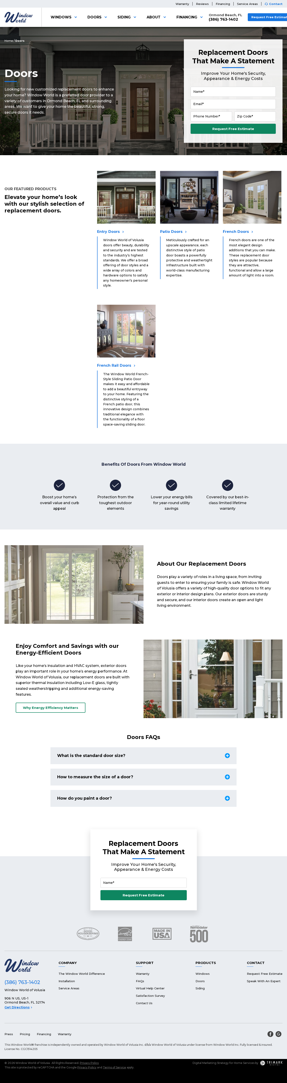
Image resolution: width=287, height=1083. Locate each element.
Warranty (182, 4)
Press (8, 1034)
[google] (278, 1034)
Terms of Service (114, 1067)
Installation (67, 981)
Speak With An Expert (263, 981)
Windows (61, 17)
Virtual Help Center (150, 988)
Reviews (202, 4)
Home (8, 40)
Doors (94, 17)
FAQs (140, 981)
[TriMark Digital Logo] (271, 1063)
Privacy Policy (89, 1063)
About (154, 17)
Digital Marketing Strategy (211, 1063)
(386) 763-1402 (223, 19)
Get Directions (17, 1007)
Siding (124, 17)
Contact (276, 3)
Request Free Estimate (233, 129)
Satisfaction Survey (150, 995)
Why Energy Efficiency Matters (50, 708)
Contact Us (144, 1003)
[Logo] (18, 17)
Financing (223, 4)
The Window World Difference (82, 973)
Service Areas (247, 4)
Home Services (244, 1063)
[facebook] (270, 1034)
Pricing (25, 1034)
